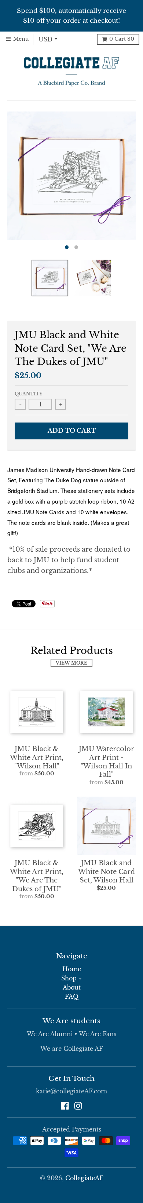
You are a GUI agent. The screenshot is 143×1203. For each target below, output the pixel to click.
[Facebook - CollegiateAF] (64, 1105)
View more (71, 663)
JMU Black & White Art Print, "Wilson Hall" (36, 757)
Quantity (29, 393)
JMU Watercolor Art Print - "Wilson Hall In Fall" (106, 762)
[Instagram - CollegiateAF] (78, 1105)
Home (71, 969)
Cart (121, 39)
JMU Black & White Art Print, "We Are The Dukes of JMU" (36, 876)
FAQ (71, 996)
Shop (69, 978)
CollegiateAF (84, 1178)
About (72, 987)
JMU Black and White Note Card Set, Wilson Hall (106, 871)
